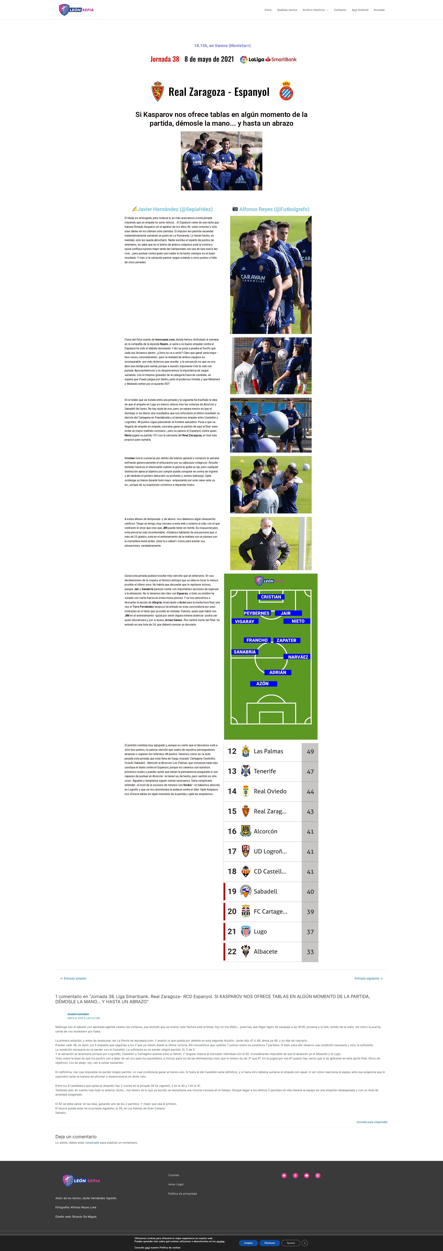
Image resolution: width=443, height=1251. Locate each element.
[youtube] (309, 1175)
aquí (147, 1247)
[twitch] (319, 1175)
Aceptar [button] (248, 1243)
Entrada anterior (73, 978)
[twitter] (287, 1175)
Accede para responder (372, 1122)
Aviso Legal (175, 1184)
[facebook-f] (298, 1175)
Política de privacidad (182, 1193)
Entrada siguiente (369, 978)
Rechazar (270, 1243)
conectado (92, 1142)
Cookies (173, 1175)
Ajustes (291, 1243)
